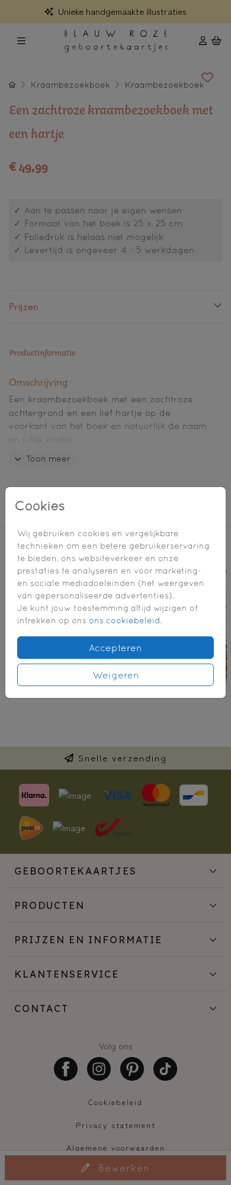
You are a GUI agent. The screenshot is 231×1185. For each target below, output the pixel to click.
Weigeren (115, 675)
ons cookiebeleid (124, 620)
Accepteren (115, 647)
